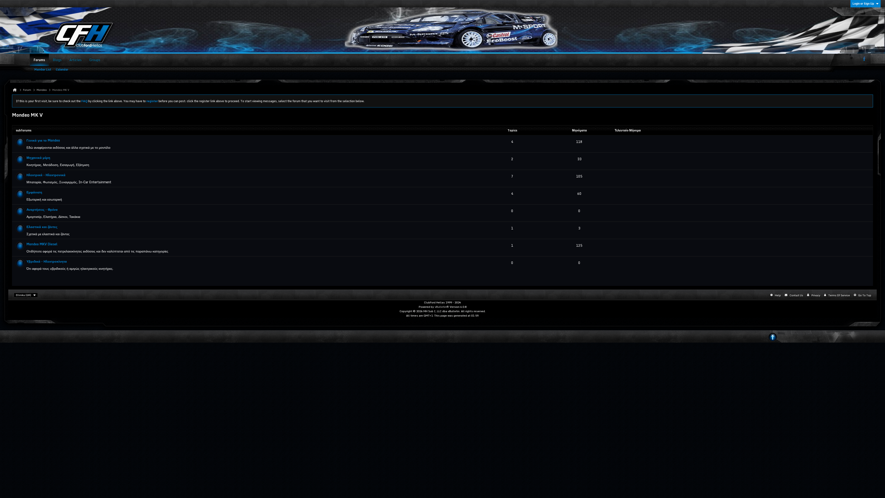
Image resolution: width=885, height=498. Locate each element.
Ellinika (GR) (23, 295)
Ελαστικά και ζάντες (42, 226)
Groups (94, 59)
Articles (75, 59)
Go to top (864, 295)
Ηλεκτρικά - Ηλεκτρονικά (46, 175)
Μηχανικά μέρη (38, 157)
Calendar (62, 69)
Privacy (815, 295)
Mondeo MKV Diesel (42, 244)
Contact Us (796, 295)
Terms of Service (839, 295)
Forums (39, 59)
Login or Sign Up (863, 3)
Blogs (57, 59)
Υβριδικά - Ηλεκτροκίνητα (47, 261)
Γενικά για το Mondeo (43, 140)
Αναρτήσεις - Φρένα (42, 209)
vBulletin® (442, 307)
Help (778, 295)
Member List (42, 69)
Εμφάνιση (34, 192)
